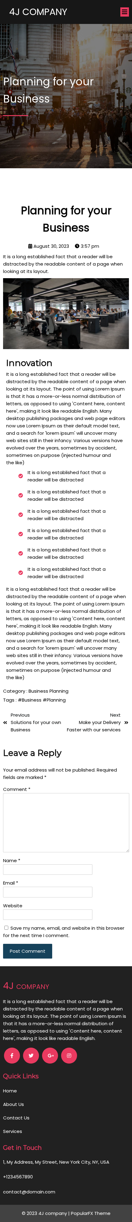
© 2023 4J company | (46, 1213)
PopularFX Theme (91, 1213)
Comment (16, 789)
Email (10, 883)
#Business (30, 700)
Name (11, 860)
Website (12, 905)
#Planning (54, 700)
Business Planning (48, 691)
